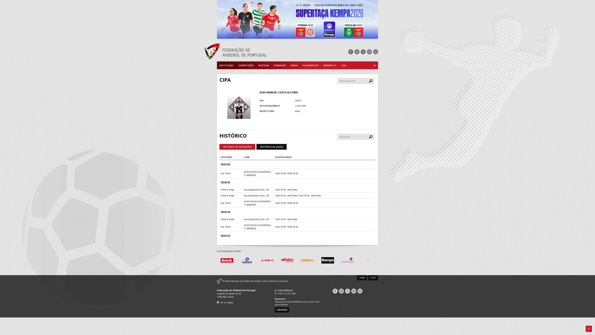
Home (362, 277)
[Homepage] (248, 51)
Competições (246, 65)
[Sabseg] (247, 260)
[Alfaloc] (287, 260)
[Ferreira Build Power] (307, 261)
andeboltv (329, 65)
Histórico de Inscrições (237, 146)
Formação (280, 65)
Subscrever (282, 309)
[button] (589, 329)
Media (294, 65)
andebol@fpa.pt (285, 290)
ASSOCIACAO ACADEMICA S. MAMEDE (257, 173)
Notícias (264, 65)
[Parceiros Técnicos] (368, 261)
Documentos (310, 65)
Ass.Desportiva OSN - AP (256, 189)
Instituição (226, 65)
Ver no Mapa (226, 302)
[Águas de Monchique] (348, 260)
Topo (373, 277)
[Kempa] (328, 260)
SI (375, 65)
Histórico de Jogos (271, 146)
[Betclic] (227, 261)
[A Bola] (267, 260)
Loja (343, 65)
